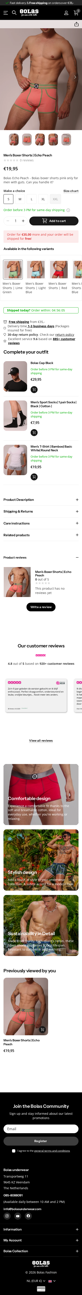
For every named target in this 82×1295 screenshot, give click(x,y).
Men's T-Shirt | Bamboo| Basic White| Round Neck (51, 448)
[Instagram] (7, 1216)
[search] (14, 13)
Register (40, 1141)
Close (41, 1229)
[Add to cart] (34, 389)
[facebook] (28, 1216)
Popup (68, 210)
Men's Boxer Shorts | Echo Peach (53, 573)
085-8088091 (12, 1195)
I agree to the (43, 1151)
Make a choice (41, 191)
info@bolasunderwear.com (22, 1209)
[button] (75, 24)
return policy (64, 334)
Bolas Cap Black (42, 363)
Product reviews (14, 557)
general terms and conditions (52, 1151)
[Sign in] (66, 13)
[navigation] (14, 140)
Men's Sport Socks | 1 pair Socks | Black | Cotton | (53, 404)
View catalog (6, 13)
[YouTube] (17, 1216)
